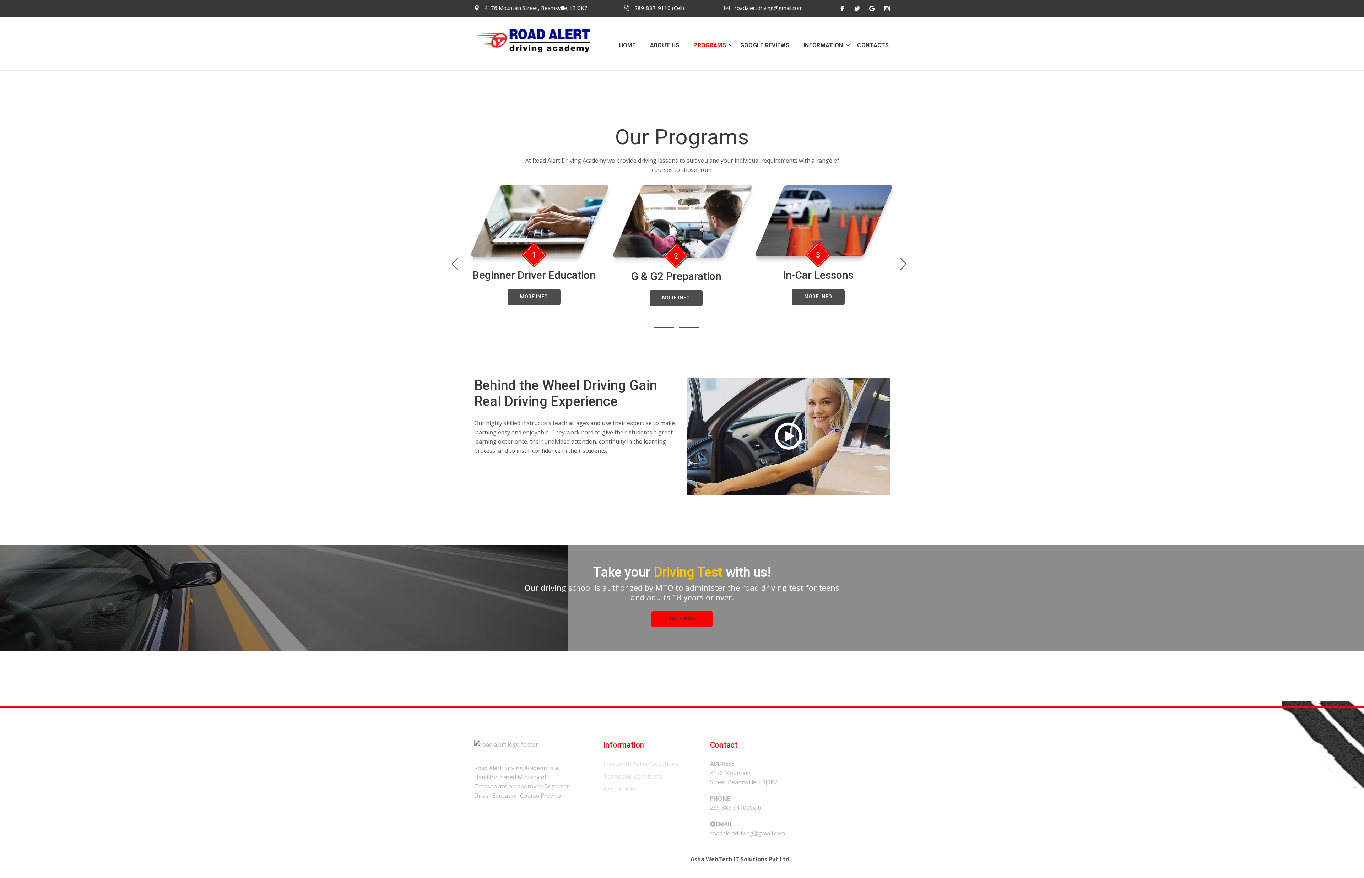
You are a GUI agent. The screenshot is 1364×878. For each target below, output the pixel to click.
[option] (540, 245)
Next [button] (903, 264)
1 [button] (664, 327)
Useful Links (620, 789)
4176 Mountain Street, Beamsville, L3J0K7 (535, 7)
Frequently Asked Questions (640, 764)
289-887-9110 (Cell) (658, 7)
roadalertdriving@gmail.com (768, 7)
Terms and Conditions (632, 776)
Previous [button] (454, 264)
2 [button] (689, 327)
